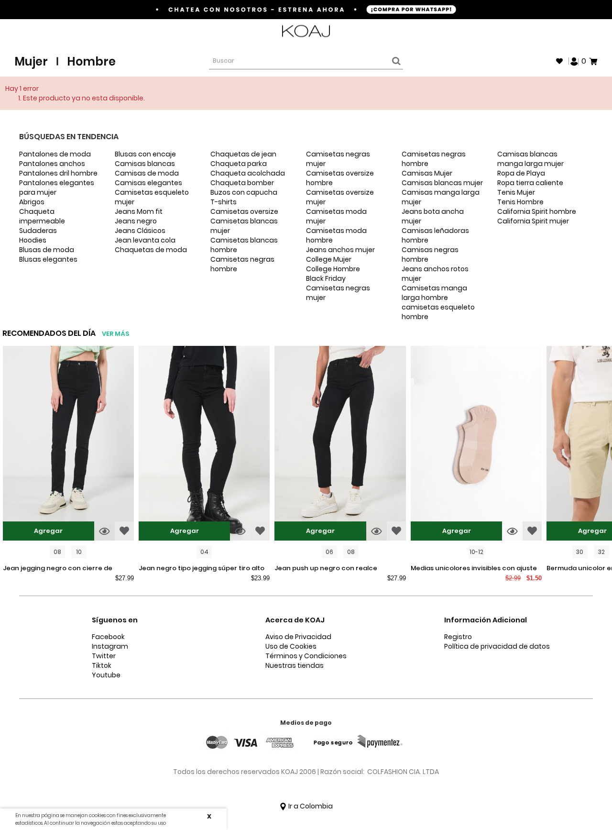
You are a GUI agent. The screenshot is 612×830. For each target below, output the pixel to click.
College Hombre (333, 269)
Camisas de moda (147, 173)
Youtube (106, 675)
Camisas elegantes (148, 183)
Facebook (108, 637)
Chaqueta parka (238, 163)
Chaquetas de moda (151, 250)
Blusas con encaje (145, 154)
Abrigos (31, 202)
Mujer (31, 61)
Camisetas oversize (244, 211)
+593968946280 (572, 31)
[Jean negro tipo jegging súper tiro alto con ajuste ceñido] (204, 444)
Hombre (91, 61)
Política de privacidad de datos (497, 646)
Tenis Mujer (516, 192)
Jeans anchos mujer (340, 250)
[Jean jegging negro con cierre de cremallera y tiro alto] (68, 444)
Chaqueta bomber (242, 183)
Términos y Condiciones (306, 656)
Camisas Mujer (427, 173)
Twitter (104, 656)
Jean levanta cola (145, 240)
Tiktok (101, 665)
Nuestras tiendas (294, 665)
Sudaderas (38, 230)
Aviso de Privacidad (298, 637)
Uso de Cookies (291, 646)
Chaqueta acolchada (247, 173)
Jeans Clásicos (140, 230)
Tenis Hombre (520, 202)
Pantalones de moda (55, 154)
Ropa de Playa (521, 173)
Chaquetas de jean (243, 154)
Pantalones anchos (52, 163)
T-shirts (223, 202)
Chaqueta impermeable (42, 216)
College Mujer (328, 259)
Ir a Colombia (310, 806)
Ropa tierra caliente (530, 183)
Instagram (110, 646)
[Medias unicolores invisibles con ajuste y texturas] (476, 444)
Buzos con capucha (243, 192)
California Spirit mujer (533, 221)
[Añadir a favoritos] (124, 531)
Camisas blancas (145, 163)
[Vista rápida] (104, 531)
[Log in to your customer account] (574, 61)
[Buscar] (395, 61)
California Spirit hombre (536, 211)
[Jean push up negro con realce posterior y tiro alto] (339, 444)
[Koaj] (306, 31)
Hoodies (32, 240)
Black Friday (326, 278)
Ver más (115, 333)
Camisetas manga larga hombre (434, 292)
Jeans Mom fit (139, 211)
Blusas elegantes (48, 259)
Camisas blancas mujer (442, 183)
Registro (458, 637)
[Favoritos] (559, 61)
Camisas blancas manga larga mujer (530, 158)
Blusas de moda (46, 250)
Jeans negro (136, 221)
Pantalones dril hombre (58, 173)
